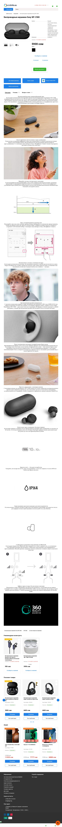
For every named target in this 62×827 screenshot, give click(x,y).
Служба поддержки (37, 774)
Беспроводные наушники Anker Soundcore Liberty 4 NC (11, 699)
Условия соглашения (9, 793)
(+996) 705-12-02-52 (40, 5)
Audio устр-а (9, 13)
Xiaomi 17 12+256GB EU (29, 744)
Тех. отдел (34, 777)
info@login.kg (8, 800)
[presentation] (4, 700)
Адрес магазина (8, 783)
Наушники (16, 13)
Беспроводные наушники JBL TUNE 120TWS (30, 656)
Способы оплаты (8, 785)
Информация (7, 774)
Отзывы (16, 92)
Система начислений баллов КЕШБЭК (13, 777)
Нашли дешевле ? (40, 69)
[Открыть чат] (58, 823)
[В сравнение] (19, 642)
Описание (8, 92)
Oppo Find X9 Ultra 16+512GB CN (12, 745)
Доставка (6, 791)
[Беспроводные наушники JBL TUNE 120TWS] (31, 646)
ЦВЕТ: (33, 46)
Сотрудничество (8, 778)
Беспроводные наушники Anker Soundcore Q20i (49, 698)
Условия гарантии (8, 789)
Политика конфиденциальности (12, 781)
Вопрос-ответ (27, 92)
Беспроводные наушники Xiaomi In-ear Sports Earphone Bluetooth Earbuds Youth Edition (12, 658)
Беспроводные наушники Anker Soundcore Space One (31, 698)
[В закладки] (19, 639)
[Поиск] (56, 9)
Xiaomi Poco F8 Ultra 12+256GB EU (47, 745)
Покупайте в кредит (9, 787)
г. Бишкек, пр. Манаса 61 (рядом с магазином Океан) (16, 807)
